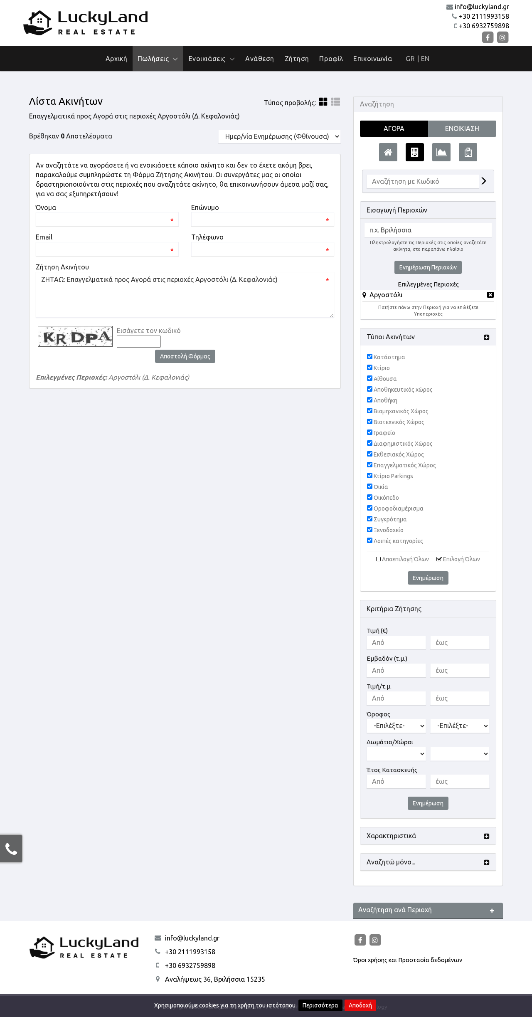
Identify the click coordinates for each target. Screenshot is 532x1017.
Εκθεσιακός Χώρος (399, 454)
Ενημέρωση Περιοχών (428, 267)
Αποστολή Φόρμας (185, 356)
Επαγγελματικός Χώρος (405, 465)
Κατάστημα (389, 357)
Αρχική (116, 58)
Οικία (381, 487)
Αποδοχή (360, 1005)
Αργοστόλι (385, 295)
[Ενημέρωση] (483, 181)
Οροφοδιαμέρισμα (399, 508)
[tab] (428, 296)
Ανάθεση (259, 58)
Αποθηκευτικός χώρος (403, 389)
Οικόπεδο (386, 497)
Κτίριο (382, 368)
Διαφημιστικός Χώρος (403, 443)
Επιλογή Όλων (461, 559)
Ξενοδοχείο (389, 530)
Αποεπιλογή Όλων (405, 559)
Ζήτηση (297, 58)
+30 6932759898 (484, 26)
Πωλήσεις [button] (155, 58)
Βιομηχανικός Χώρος (401, 411)
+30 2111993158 (484, 16)
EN (425, 58)
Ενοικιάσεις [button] (209, 58)
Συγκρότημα (390, 519)
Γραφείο (384, 433)
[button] (382, 295)
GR (410, 58)
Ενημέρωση (428, 578)
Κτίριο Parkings (393, 476)
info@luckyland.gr (482, 6)
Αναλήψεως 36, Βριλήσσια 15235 (215, 979)
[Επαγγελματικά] (415, 152)
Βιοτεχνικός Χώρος (399, 422)
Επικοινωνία (372, 58)
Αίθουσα (385, 378)
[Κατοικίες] (388, 152)
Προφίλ (331, 58)
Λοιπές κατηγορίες (398, 541)
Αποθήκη (385, 400)
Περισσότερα (320, 1005)
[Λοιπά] (468, 152)
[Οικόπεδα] (441, 152)
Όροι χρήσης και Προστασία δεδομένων (407, 960)
